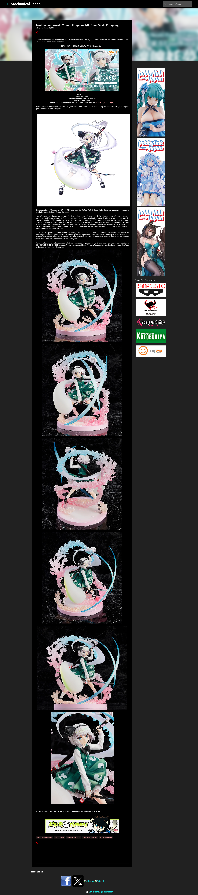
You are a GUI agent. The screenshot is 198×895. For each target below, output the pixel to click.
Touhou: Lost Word (90, 837)
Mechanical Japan (26, 4)
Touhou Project (73, 837)
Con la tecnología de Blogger (100, 892)
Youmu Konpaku (106, 837)
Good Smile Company (44, 837)
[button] (37, 32)
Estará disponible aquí (104, 103)
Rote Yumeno (60, 837)
